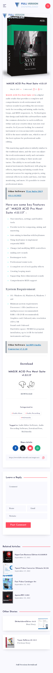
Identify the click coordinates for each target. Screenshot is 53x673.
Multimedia (26, 417)
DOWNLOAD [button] (26, 394)
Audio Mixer (17, 413)
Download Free (35, 428)
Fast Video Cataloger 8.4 (25, 582)
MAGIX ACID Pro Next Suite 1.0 (20, 95)
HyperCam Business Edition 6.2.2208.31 (31, 555)
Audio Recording (33, 413)
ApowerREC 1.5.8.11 (22, 595)
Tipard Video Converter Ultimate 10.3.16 (31, 568)
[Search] (47, 5)
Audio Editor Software (28, 425)
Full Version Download (26, 665)
